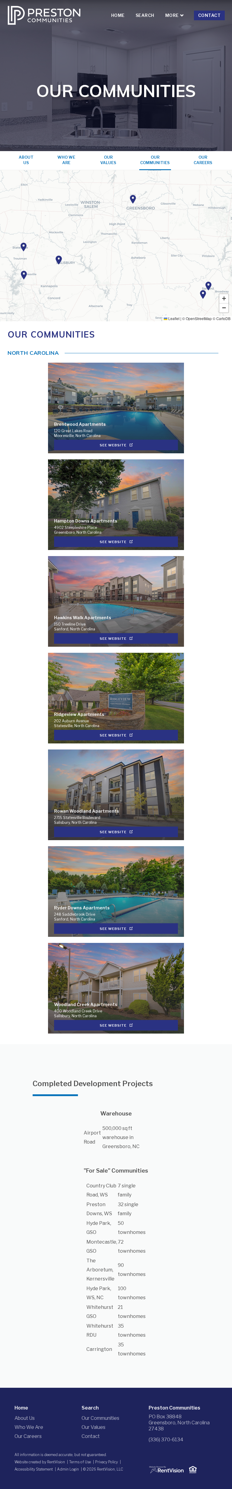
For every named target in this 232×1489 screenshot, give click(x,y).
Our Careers (203, 160)
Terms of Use (80, 1462)
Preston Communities (174, 1408)
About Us (26, 160)
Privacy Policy (106, 1462)
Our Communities (155, 160)
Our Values (108, 160)
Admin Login (68, 1469)
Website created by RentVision (39, 1462)
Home (118, 15)
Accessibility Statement (33, 1469)
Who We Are (66, 160)
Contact (209, 15)
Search (145, 15)
